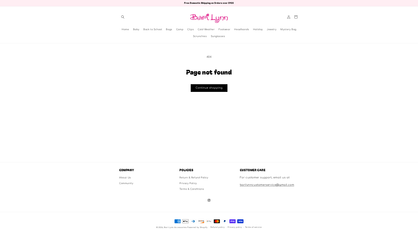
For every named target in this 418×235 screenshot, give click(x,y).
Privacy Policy (188, 183)
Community (126, 183)
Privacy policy (235, 227)
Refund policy (217, 227)
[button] (122, 17)
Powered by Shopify (197, 227)
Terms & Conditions (191, 189)
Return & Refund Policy (193, 177)
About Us (125, 177)
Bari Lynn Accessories (175, 227)
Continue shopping (209, 87)
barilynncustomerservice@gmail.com (267, 184)
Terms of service (253, 227)
